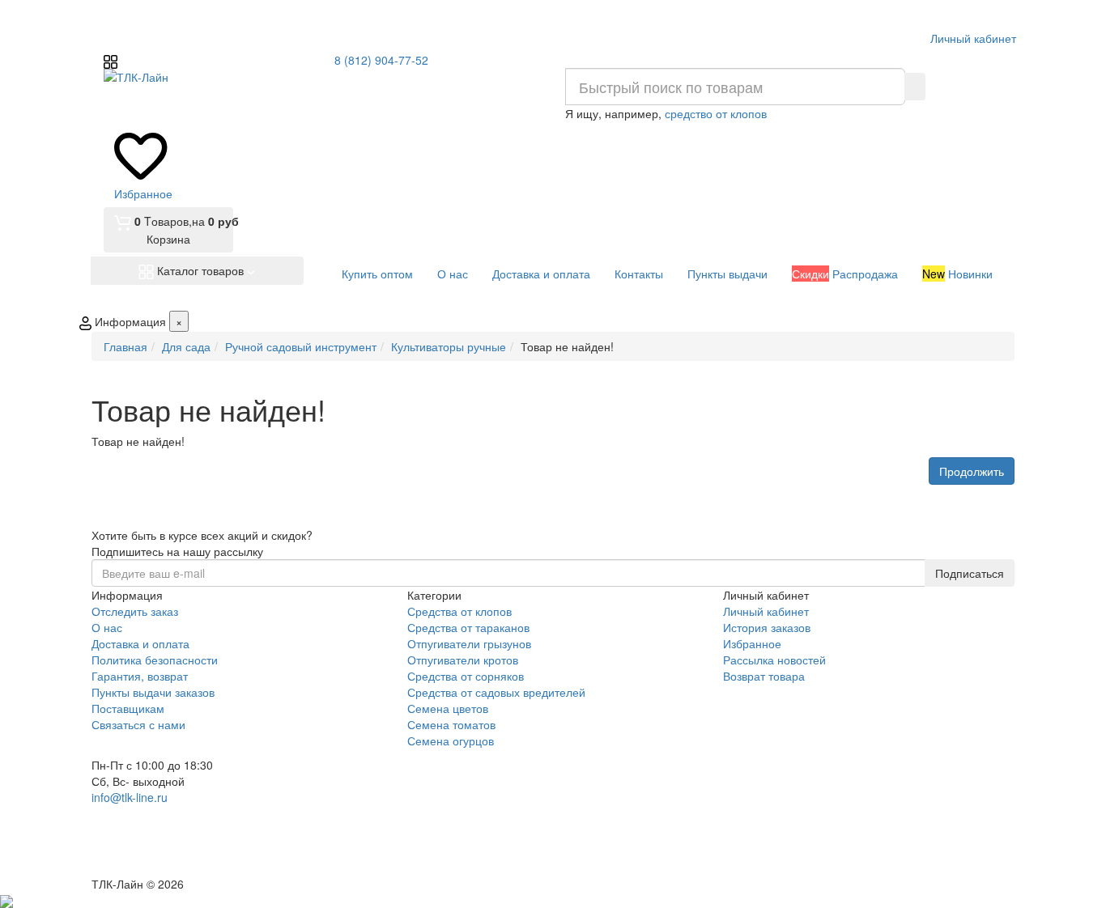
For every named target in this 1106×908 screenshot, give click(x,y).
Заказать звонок (150, 853)
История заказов (766, 627)
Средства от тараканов (468, 627)
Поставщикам (127, 708)
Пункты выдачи (727, 273)
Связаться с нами (138, 724)
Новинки (957, 273)
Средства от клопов (459, 611)
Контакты (639, 273)
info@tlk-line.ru (129, 797)
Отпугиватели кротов (462, 659)
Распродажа (845, 273)
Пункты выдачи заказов (153, 692)
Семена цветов (447, 708)
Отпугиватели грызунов (469, 643)
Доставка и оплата (541, 273)
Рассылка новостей (774, 659)
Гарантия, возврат (139, 676)
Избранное (752, 643)
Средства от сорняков (465, 676)
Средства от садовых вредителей (496, 692)
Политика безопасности (154, 659)
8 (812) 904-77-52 (381, 60)
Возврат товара (764, 676)
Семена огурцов (450, 740)
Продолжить (971, 471)
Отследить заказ (134, 611)
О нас (452, 273)
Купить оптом (377, 273)
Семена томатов (451, 724)
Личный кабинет (766, 611)
